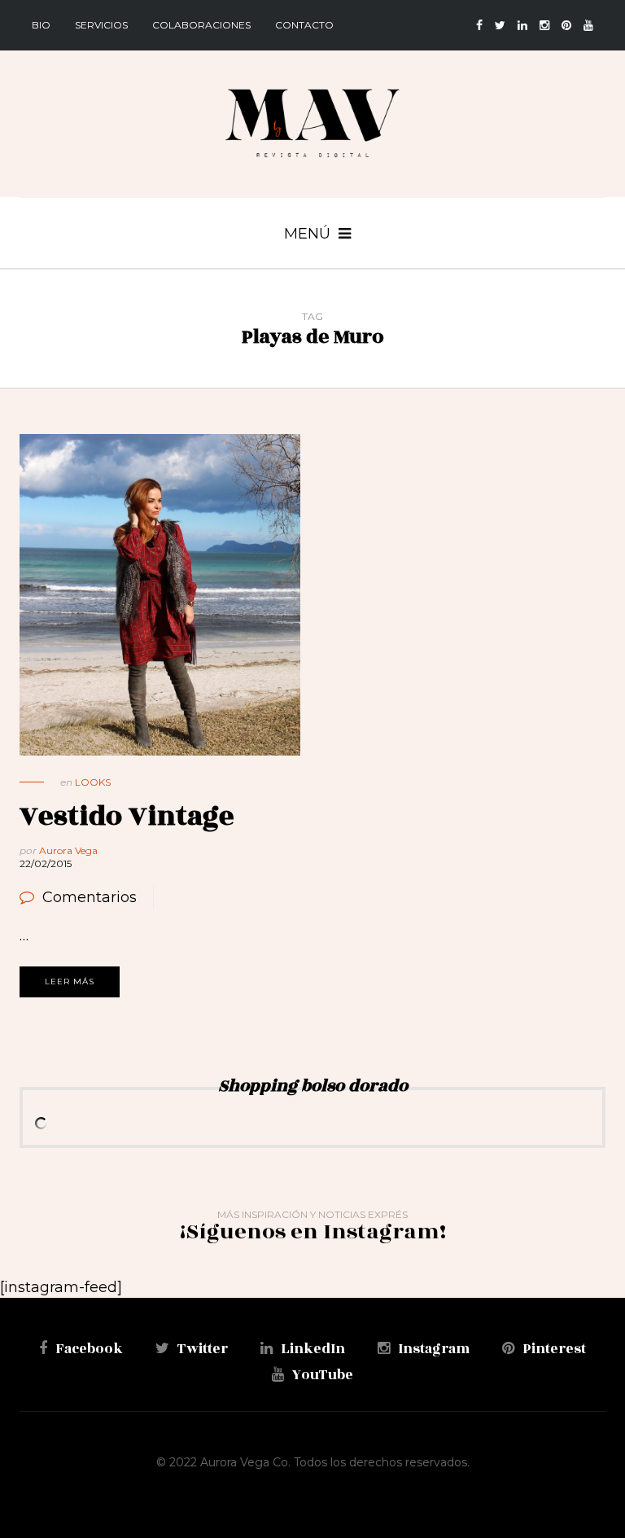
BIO (41, 25)
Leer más (69, 981)
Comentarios (89, 897)
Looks (93, 782)
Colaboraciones (201, 25)
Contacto (304, 25)
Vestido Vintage (127, 816)
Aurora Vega (68, 850)
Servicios (101, 25)
